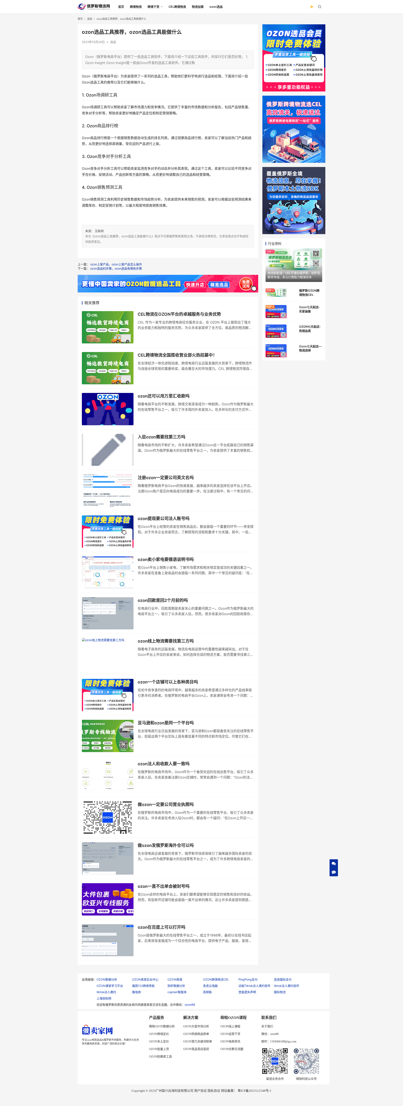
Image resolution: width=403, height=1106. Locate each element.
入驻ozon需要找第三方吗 (161, 437)
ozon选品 (216, 6)
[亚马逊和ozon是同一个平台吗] (107, 736)
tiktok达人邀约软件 (286, 985)
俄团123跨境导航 (143, 985)
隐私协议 (214, 1090)
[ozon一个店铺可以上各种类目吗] (107, 695)
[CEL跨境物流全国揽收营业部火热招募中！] (107, 368)
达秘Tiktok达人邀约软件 (254, 985)
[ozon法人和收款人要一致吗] (107, 777)
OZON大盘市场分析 (196, 1026)
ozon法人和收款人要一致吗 (164, 763)
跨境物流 (136, 6)
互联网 (99, 231)
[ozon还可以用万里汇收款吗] (107, 409)
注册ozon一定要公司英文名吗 (166, 477)
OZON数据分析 (107, 979)
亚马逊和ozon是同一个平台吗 (166, 722)
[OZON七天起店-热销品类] (276, 331)
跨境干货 (153, 6)
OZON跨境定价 (159, 1034)
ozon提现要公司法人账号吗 (164, 518)
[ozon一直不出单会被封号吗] (107, 899)
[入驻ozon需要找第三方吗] (107, 450)
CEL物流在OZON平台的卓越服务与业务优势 (179, 314)
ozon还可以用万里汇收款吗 (164, 396)
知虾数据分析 (176, 985)
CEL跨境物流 (177, 6)
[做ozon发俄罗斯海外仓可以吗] (107, 858)
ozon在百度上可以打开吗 (161, 927)
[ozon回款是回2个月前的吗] (107, 613)
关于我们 (267, 1026)
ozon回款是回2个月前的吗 (163, 600)
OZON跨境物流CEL (216, 979)
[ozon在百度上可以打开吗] (107, 940)
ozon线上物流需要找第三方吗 (166, 641)
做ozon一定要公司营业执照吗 (166, 804)
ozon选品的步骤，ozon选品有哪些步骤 (116, 268)
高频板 (207, 992)
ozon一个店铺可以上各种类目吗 (168, 682)
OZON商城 (174, 979)
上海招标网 (104, 998)
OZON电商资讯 (230, 1041)
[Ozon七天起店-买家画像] (276, 311)
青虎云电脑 (210, 985)
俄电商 (136, 992)
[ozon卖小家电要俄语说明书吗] (107, 572)
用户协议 (200, 1090)
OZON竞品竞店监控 (196, 1049)
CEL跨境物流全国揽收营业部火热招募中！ (177, 355)
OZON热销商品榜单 (196, 1034)
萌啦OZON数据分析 (162, 1026)
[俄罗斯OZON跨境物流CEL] (276, 292)
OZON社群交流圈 (231, 1049)
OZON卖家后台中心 (145, 979)
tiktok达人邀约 (106, 992)
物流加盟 (198, 6)
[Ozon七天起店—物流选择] (276, 350)
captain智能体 (177, 992)
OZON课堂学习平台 (110, 985)
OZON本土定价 (159, 1041)
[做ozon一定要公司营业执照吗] (107, 817)
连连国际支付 (283, 979)
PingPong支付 (248, 979)
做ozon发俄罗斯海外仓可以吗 (166, 845)
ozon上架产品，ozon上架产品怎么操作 (116, 264)
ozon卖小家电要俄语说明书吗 (166, 559)
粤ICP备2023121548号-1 (254, 1090)
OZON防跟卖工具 (160, 1056)
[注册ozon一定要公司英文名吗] (107, 491)
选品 (113, 42)
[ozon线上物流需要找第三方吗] (107, 654)
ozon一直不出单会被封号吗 (164, 886)
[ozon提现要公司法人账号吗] (107, 531)
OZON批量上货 (159, 1049)
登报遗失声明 (247, 992)
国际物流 (280, 992)
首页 (121, 6)
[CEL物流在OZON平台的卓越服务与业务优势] (107, 327)
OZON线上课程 (230, 1026)
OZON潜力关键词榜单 (197, 1041)
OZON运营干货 (230, 1034)
